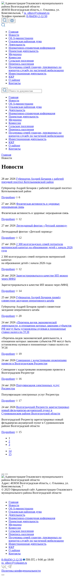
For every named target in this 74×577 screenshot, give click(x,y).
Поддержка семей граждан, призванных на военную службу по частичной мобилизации (36, 69)
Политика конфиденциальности (21, 570)
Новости (14, 34)
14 (10, 450)
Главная (13, 31)
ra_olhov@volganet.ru (36, 12)
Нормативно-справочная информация (32, 47)
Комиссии (15, 57)
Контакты (15, 83)
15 (10, 454)
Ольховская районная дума (25, 41)
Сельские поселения (21, 60)
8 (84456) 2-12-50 (36, 16)
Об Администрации (21, 38)
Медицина (15, 54)
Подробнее (8, 197)
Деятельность (17, 44)
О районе (14, 79)
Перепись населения (21, 63)
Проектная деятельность (23, 51)
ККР (11, 76)
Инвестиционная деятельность (27, 73)
